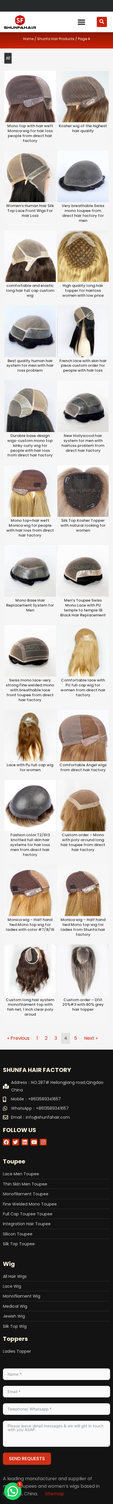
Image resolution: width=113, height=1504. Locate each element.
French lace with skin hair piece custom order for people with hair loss (83, 365)
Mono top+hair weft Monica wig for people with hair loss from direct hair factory (30, 528)
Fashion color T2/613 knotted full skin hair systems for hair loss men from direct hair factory (30, 844)
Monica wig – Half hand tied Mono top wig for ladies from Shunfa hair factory (83, 927)
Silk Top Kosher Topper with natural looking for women (83, 525)
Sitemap (54, 1493)
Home (28, 38)
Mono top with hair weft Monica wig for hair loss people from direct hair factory (30, 133)
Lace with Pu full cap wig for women (30, 767)
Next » (91, 1038)
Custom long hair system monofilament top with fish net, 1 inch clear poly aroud (30, 1007)
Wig (9, 1264)
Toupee (14, 1161)
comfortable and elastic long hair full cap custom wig (30, 290)
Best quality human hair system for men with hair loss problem (30, 365)
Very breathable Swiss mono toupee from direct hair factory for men (83, 213)
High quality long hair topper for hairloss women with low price (83, 290)
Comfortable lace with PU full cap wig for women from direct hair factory (83, 687)
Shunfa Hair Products (55, 38)
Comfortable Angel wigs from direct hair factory (83, 767)
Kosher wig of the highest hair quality (83, 128)
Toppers (15, 1339)
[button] (81, 22)
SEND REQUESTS (27, 1458)
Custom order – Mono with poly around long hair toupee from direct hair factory (83, 842)
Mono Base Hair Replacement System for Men (30, 605)
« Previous (18, 1038)
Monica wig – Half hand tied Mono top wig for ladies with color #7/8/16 (30, 924)
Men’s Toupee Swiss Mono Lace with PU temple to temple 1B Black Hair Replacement (83, 608)
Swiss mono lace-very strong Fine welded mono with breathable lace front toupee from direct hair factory (30, 690)
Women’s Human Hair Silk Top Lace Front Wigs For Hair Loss (30, 210)
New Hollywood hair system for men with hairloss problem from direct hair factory (82, 443)
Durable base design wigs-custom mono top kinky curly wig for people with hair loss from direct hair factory (30, 445)
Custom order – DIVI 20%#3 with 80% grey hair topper (83, 1004)
